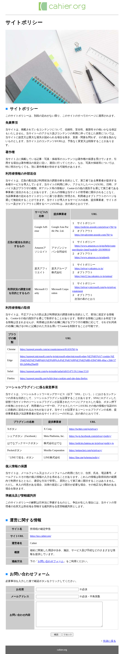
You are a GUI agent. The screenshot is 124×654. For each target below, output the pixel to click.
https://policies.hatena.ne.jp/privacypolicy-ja (91, 443)
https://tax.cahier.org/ (40, 536)
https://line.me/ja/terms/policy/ (84, 457)
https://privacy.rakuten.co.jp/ (89, 268)
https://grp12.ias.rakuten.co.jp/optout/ (93, 276)
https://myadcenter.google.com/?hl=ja (94, 234)
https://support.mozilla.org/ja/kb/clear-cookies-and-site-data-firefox (54, 378)
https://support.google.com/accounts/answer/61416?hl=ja (49, 349)
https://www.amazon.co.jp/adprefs (92, 257)
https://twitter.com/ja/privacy (83, 429)
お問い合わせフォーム (51, 561)
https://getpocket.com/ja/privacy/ (85, 450)
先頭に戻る (109, 641)
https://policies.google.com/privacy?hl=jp (95, 227)
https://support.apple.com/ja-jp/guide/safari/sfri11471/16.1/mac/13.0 (54, 371)
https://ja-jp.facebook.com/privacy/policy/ (90, 436)
